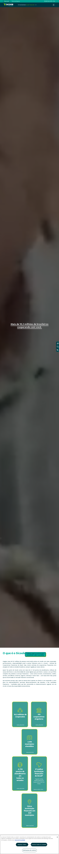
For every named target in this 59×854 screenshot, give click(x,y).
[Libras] (57, 343)
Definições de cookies (29, 850)
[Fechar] (57, 837)
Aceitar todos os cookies (39, 844)
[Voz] (57, 346)
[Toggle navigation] (53, 5)
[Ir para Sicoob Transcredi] (8, 4)
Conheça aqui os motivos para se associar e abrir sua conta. (35, 654)
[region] (29, 844)
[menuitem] (6, 1)
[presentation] (6, 1)
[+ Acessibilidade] (57, 350)
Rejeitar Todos (22, 844)
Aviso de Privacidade (20, 840)
